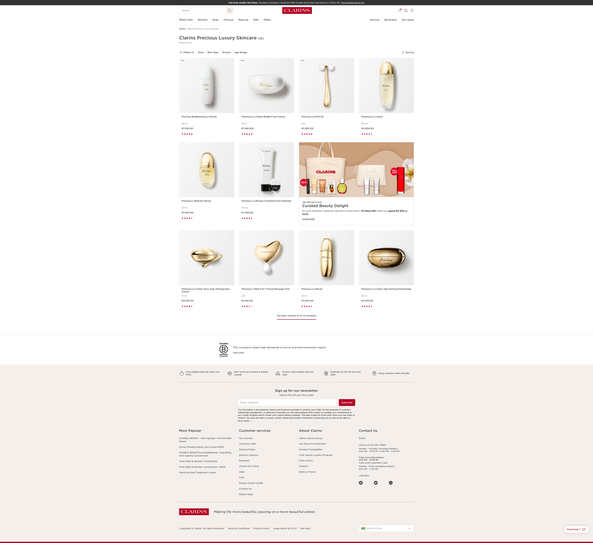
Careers (303, 466)
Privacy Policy (261, 528)
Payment (244, 460)
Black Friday (246, 494)
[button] (185, 42)
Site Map (305, 528)
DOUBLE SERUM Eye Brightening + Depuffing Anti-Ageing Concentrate (205, 454)
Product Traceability (310, 449)
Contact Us (245, 489)
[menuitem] (400, 10)
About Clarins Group (310, 438)
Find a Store (306, 460)
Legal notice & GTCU (284, 528)
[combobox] (386, 528)
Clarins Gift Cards (249, 466)
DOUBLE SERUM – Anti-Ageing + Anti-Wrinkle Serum (205, 440)
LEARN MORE (308, 219)
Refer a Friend (307, 472)
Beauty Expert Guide (251, 483)
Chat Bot (364, 475)
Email (362, 438)
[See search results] (229, 10)
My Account (246, 438)
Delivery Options (248, 455)
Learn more (238, 352)
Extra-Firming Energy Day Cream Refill (201, 447)
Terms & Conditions (239, 528)
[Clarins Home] (297, 10)
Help (241, 472)
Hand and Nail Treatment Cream (197, 472)
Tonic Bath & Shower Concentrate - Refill (202, 467)
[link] (356, 183)
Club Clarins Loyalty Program (315, 455)
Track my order (247, 444)
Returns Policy (247, 449)
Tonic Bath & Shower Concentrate (198, 461)
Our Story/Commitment (312, 444)
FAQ (241, 477)
